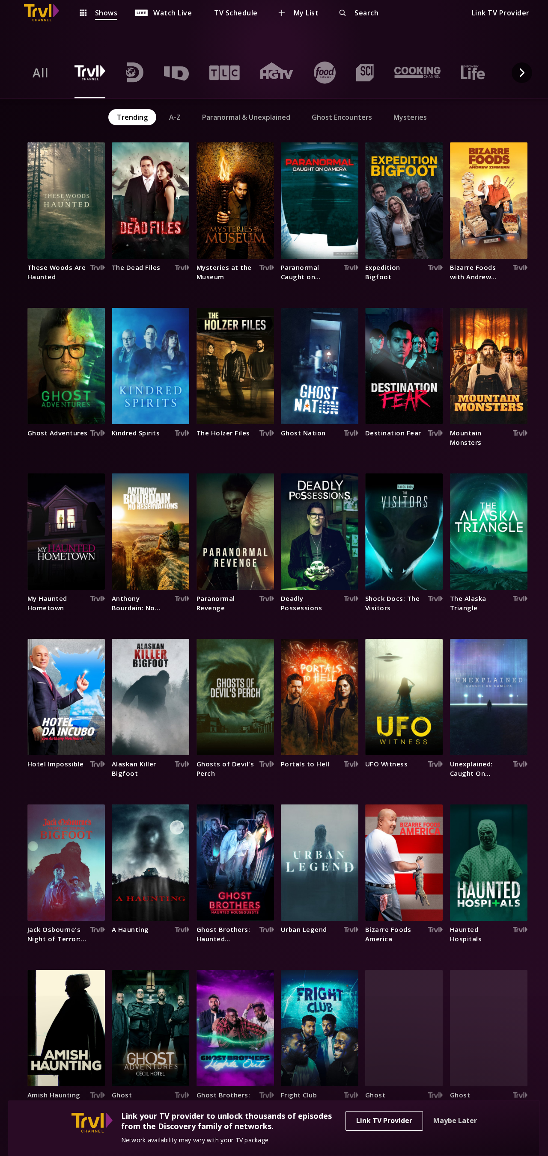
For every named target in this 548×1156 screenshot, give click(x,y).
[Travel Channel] (46, 12)
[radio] (40, 72)
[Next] (522, 72)
